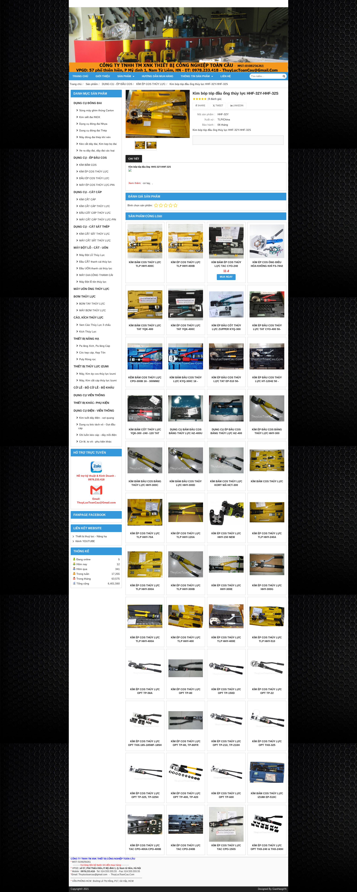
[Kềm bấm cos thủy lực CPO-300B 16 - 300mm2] (145, 356)
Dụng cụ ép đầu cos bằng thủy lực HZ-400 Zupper (226, 433)
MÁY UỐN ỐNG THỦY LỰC (91, 288)
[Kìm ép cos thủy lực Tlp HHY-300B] (185, 564)
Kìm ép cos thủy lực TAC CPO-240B (185, 847)
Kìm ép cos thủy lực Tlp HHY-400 (185, 639)
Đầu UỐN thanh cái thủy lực (95, 268)
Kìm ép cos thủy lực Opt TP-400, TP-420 (185, 795)
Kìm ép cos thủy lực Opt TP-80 (185, 691)
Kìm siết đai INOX (89, 117)
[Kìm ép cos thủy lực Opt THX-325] (267, 720)
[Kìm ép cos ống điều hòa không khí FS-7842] (267, 241)
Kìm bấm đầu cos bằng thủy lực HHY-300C (145, 483)
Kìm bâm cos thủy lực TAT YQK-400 (145, 327)
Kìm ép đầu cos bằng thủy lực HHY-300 (267, 431)
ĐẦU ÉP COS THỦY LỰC (94, 178)
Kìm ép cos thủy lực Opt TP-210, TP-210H (226, 743)
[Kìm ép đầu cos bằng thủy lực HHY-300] (267, 408)
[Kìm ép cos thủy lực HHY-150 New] (226, 512)
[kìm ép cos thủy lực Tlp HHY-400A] (145, 616)
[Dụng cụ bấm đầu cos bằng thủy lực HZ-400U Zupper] (185, 408)
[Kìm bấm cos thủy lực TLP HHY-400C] (145, 241)
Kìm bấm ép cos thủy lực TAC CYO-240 (226, 264)
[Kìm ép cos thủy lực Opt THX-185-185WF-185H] (145, 720)
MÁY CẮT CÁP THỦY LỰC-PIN (97, 219)
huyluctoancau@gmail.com (93, 874)
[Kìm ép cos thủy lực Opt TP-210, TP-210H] (226, 720)
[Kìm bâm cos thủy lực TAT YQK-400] (145, 304)
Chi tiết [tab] (133, 158)
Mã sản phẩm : (206, 114)
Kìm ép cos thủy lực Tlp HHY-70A (145, 535)
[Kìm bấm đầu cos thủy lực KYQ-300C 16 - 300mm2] (185, 356)
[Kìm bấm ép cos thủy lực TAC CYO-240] (226, 241)
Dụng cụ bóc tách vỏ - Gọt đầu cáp (96, 426)
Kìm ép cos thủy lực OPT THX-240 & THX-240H (267, 847)
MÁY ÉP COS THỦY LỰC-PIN (97, 184)
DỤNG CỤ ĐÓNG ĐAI (88, 103)
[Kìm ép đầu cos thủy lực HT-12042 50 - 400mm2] (267, 356)
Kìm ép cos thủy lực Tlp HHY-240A (267, 535)
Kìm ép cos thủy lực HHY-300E (226, 587)
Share (201, 105)
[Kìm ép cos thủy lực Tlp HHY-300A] (145, 564)
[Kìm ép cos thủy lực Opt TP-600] (226, 772)
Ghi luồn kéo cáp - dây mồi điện (98, 434)
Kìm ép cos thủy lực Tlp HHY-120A (185, 535)
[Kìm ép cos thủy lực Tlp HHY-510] (267, 616)
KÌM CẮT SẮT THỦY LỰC (94, 233)
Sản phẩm (124, 76)
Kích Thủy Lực (87, 331)
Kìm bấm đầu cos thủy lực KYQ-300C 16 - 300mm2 (186, 381)
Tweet (219, 105)
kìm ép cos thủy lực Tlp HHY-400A (145, 639)
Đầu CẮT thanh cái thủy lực (95, 261)
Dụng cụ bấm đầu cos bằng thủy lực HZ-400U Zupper (185, 433)
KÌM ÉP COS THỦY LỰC (93, 171)
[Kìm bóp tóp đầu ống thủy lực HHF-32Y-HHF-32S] (158, 114)
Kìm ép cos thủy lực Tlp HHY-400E (226, 639)
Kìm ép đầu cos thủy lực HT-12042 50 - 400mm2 (267, 381)
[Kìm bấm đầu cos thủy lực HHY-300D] (185, 460)
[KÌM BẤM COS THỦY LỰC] (267, 460)
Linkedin (237, 105)
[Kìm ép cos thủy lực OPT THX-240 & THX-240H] (267, 824)
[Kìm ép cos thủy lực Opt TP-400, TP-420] (185, 772)
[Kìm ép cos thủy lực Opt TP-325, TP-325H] (145, 772)
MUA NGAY (226, 277)
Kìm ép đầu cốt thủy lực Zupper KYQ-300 (226, 327)
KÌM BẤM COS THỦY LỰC (267, 481)
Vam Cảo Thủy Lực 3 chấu (95, 324)
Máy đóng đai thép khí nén (95, 137)
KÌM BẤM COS (88, 164)
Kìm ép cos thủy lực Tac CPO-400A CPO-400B (145, 847)
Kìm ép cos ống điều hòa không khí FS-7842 (267, 264)
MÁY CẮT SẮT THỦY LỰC (95, 240)
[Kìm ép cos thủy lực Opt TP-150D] (226, 668)
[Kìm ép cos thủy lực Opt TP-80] (185, 668)
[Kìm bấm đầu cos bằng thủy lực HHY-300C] (145, 460)
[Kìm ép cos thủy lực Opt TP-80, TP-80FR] (185, 720)
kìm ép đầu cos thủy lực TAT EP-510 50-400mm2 (226, 381)
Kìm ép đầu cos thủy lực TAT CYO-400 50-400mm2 (267, 329)
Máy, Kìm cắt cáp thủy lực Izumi (98, 380)
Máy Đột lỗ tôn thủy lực (92, 281)
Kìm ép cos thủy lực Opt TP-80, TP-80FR (185, 743)
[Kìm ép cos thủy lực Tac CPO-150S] (226, 824)
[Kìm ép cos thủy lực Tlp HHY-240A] (267, 512)
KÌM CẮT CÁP (87, 199)
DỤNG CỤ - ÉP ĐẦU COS (90, 157)
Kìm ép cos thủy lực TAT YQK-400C (185, 327)
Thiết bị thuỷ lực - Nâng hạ (91, 536)
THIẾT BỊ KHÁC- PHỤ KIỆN (91, 402)
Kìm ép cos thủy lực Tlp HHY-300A (145, 587)
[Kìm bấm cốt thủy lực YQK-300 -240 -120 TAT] (145, 408)
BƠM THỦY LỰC (85, 296)
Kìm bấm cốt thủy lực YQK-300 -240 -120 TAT (145, 431)
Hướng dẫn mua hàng (157, 76)
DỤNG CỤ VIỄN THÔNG (89, 395)
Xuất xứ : (209, 119)
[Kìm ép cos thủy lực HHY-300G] (267, 564)
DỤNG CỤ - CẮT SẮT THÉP (92, 226)
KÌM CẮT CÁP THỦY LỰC (94, 206)
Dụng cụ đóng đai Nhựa (93, 123)
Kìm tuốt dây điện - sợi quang (96, 417)
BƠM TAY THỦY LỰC (92, 303)
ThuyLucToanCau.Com (122, 874)
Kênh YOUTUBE (85, 541)
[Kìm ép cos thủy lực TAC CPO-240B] (185, 824)
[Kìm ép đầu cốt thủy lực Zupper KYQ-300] (226, 304)
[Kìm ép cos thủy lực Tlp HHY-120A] (185, 512)
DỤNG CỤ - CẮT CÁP (88, 192)
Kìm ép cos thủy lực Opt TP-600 (226, 795)
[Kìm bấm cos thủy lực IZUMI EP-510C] (267, 772)
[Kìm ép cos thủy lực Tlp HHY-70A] (145, 512)
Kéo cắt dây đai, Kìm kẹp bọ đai (98, 143)
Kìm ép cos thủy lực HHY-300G (267, 587)
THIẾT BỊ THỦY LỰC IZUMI (91, 366)
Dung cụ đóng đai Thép (93, 130)
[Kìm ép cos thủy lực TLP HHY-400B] (185, 241)
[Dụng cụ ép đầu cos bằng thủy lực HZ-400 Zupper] (226, 408)
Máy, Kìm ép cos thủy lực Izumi (97, 373)
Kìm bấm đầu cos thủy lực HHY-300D (186, 483)
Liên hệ (226, 76)
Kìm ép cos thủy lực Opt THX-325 (267, 743)
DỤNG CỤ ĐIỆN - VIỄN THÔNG (94, 410)
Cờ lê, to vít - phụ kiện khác (95, 441)
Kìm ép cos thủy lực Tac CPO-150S (226, 847)
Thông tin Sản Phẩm (195, 76)
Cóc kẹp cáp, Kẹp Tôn (92, 352)
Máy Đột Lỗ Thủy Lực (92, 254)
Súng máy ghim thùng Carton (96, 110)
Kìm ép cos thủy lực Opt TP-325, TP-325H (145, 795)
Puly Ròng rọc (87, 359)
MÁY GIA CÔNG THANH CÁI (96, 275)
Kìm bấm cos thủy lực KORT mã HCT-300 (226, 483)
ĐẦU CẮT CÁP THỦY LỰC (95, 212)
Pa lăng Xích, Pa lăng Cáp (94, 345)
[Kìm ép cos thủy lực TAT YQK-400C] (185, 304)
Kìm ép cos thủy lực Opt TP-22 (267, 691)
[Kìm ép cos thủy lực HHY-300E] (226, 564)
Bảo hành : (208, 124)
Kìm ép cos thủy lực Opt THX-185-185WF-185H (145, 743)
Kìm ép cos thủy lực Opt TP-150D (226, 691)
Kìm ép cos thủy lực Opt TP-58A (145, 691)
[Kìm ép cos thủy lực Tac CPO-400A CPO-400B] (145, 824)
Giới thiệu (103, 76)
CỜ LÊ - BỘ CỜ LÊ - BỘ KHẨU (94, 387)
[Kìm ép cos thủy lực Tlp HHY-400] (185, 616)
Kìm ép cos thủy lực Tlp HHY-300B (185, 587)
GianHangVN (279, 889)
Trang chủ (80, 76)
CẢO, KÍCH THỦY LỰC (88, 317)
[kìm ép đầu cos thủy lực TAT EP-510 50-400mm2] (226, 356)
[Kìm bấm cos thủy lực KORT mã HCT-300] (226, 460)
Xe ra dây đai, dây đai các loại (97, 150)
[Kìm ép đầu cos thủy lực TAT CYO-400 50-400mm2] (267, 304)
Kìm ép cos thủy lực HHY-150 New (226, 535)
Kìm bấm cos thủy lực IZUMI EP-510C (267, 795)
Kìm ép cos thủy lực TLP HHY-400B (185, 264)
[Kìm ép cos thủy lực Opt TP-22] (267, 668)
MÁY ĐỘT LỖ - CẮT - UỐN (91, 247)
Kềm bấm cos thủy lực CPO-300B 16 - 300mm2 (144, 379)
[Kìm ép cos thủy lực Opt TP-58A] (145, 668)
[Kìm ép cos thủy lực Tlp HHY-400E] (226, 616)
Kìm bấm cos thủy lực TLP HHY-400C (145, 264)
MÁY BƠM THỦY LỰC (92, 310)
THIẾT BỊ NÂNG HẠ (86, 338)
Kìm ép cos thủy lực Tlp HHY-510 (267, 639)
